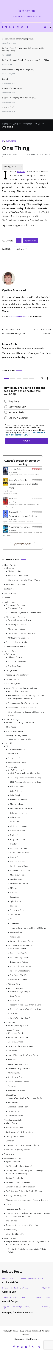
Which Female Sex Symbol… (14, 332)
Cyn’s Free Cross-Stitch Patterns (21, 946)
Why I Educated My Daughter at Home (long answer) (26, 713)
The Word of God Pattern (20, 975)
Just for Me (8, 743)
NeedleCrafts (11, 767)
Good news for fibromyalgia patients (18, 39)
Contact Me (8, 589)
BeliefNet (21, 171)
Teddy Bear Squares (18, 910)
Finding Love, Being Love (16, 1196)
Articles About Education (18, 691)
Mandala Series (16, 879)
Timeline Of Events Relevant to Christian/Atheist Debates (27, 1250)
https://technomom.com (17, 316)
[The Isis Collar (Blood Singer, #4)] (5, 474)
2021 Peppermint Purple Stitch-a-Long (25, 778)
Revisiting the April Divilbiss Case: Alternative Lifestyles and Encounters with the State (28, 1214)
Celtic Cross (15, 817)
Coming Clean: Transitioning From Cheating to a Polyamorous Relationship (26, 1172)
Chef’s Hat (14, 822)
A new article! (8, 107)
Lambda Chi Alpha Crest (20, 870)
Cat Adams (13, 472)
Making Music (13, 754)
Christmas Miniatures (18, 826)
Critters (5, 1288)
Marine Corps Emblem (19, 884)
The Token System (15, 666)
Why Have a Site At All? (15, 584)
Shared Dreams (12, 1095)
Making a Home (12, 679)
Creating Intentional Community (19, 1182)
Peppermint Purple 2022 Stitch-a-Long (25, 1009)
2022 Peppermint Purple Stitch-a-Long (25, 782)
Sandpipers (14, 897)
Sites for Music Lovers (17, 763)
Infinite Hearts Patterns (19, 962)
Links (12, 1278)
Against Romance (13, 1162)
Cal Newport (8, 491)
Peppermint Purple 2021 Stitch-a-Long (25, 1005)
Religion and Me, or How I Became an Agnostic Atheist (28, 1241)
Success (13, 906)
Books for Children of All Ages (20, 1046)
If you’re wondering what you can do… (19, 98)
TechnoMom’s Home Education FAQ (22, 707)
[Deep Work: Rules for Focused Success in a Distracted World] (5, 485)
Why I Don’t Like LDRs (15, 1234)
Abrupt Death (11, 1123)
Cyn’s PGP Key (10, 593)
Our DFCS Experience (17, 662)
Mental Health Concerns (16, 617)
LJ (3, 141)
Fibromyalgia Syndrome (15, 605)
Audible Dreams (14, 1102)
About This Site (10, 565)
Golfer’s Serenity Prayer (19, 853)
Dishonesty (21, 249)
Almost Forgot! (10, 1301)
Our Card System (13, 684)
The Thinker (15, 915)
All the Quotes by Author (18, 1025)
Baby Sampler (15, 795)
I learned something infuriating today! (18, 69)
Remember (12, 1086)
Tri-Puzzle (14, 1014)
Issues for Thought (12, 719)
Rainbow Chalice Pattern (20, 971)
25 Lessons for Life (16, 1033)
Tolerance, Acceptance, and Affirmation (22, 1225)
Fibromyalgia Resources (17, 608)
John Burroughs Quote (19, 866)
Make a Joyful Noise (18, 875)
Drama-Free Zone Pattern (20, 953)
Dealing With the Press (15, 1136)
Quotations (11, 141)
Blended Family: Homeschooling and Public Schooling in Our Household (26, 697)
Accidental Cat (10, 1282)
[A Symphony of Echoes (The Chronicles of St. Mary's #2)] (5, 532)
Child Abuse (11, 727)
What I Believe (9, 1238)
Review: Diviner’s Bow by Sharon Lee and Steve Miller (25, 60)
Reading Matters (12, 1030)
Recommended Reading (15, 1209)
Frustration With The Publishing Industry (22, 1145)
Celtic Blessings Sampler (20, 991)
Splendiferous (15, 901)
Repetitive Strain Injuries (15, 647)
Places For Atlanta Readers (18, 1082)
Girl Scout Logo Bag (18, 848)
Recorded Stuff (14, 758)
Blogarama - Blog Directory (26, 1339)
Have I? (5, 79)
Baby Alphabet (16, 791)
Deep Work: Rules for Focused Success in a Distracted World (23, 484)
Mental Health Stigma (16, 629)
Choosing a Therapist (17, 624)
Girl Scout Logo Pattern (19, 957)
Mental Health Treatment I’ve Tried (21, 633)
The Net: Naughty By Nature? (18, 1150)
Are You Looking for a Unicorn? (19, 1166)
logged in (19, 347)
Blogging (5, 1307)
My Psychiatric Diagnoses (18, 638)
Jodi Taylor (13, 530)
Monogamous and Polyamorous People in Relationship (28, 1200)
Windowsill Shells (17, 932)
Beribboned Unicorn (18, 800)
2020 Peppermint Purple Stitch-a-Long (26, 773)
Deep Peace (15, 996)
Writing (25, 1288)
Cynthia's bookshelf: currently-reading (22, 463)
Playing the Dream (15, 1116)
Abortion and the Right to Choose (20, 723)
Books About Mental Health (19, 620)
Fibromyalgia (17, 1307)
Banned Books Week (14, 1128)
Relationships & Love (12, 1158)
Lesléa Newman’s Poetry (18, 1064)
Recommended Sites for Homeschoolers (24, 703)
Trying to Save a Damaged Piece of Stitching (28, 928)
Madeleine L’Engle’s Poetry (19, 1068)
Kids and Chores (15, 657)
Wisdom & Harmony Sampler (22, 941)
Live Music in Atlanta (16, 749)
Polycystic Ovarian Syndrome (18, 642)
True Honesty (11, 1230)
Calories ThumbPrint (18, 813)
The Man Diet (11, 1221)
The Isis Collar (15, 469)
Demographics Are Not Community (20, 1187)
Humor (5, 1278)
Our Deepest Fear (15, 1077)
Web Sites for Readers (17, 1090)
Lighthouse (14, 1000)
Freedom (13, 844)
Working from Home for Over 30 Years (24, 580)
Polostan (13, 498)
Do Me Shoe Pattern (18, 949)
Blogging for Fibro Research (17, 1313)
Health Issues (9, 602)
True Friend (14, 923)
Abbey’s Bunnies (17, 786)
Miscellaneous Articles (13, 1120)
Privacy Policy (9, 1154)
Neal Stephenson (15, 502)
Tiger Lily (14, 919)
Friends (7, 598)
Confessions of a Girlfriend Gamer (20, 1132)
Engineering (15, 835)
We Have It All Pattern (18, 980)
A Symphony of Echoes (19, 527)
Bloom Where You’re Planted (21, 809)
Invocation (12, 1059)
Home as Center (10, 651)
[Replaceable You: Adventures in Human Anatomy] (5, 517)
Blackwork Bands (17, 804)
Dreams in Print (14, 1111)
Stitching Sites (14, 984)
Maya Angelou (14, 1073)
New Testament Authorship (19, 1245)
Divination (10, 1141)
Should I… (42, 332)
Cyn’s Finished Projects (17, 770)
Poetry (17, 1288)
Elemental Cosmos (17, 831)
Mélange (13, 888)
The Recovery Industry (15, 731)
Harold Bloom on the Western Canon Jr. (24, 1055)
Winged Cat (15, 937)
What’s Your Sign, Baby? (20, 1018)
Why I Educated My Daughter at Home (21, 688)
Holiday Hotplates (17, 861)
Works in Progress (15, 988)
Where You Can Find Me (18, 575)
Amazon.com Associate (18, 1037)
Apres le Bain (9, 1292)
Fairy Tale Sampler (17, 839)
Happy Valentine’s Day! (12, 88)
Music (8, 746)
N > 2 (8, 1204)
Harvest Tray (15, 857)
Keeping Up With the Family (17, 675)
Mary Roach (13, 519)
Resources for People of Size (19, 739)
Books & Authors (15, 1042)
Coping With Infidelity (15, 1178)
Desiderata (12, 1051)
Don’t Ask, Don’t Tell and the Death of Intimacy (24, 1191)
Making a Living (14, 571)
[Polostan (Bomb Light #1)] (5, 504)
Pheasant (13, 892)
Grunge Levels (11, 670)
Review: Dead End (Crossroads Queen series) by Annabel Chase (23, 49)
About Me (10, 568)
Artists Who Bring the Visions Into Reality (25, 1098)
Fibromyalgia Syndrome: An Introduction (24, 613)
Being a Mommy (13, 654)
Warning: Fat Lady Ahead (16, 736)
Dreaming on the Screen (18, 1107)
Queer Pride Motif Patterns (20, 966)
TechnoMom (26, 11)
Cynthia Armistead (9, 154)
